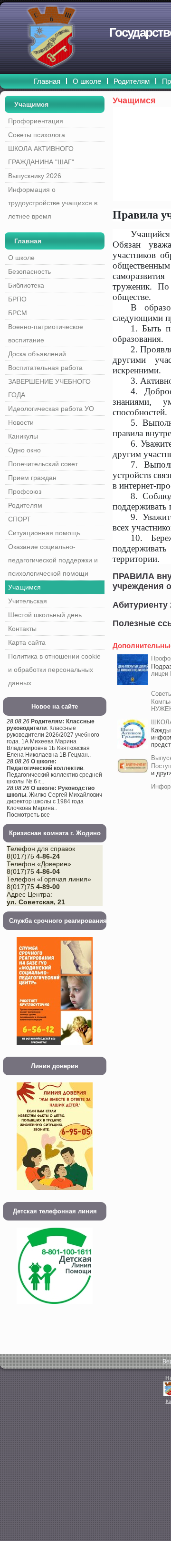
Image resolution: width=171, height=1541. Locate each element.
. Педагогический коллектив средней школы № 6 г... (54, 771)
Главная (27, 241)
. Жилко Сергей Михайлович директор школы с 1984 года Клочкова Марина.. (54, 798)
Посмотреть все (28, 814)
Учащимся (31, 104)
